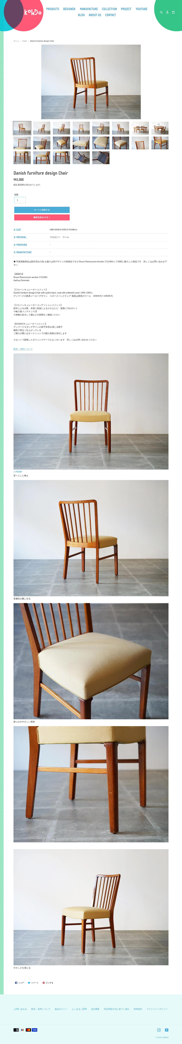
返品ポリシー (61, 1009)
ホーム (16, 41)
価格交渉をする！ (42, 217)
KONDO (165, 1037)
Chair (24, 41)
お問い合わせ (20, 1009)
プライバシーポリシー (157, 1009)
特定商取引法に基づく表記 (116, 1009)
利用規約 (138, 1009)
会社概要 (95, 1009)
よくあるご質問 (79, 1009)
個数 (16, 194)
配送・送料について (23, 349)
